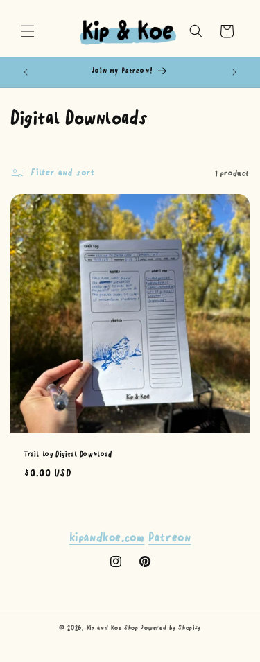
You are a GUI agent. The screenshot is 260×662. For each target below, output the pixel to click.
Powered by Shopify (170, 627)
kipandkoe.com (107, 538)
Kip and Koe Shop (113, 627)
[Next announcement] (234, 72)
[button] (27, 31)
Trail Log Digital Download (68, 454)
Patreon (169, 538)
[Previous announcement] (25, 72)
